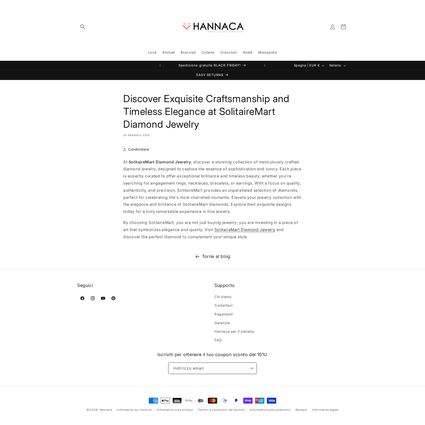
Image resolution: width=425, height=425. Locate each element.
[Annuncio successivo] (264, 65)
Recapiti (301, 409)
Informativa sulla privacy (175, 409)
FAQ (218, 340)
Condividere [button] (138, 149)
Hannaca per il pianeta (234, 331)
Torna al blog (216, 256)
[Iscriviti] (251, 368)
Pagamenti (223, 314)
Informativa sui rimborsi (134, 409)
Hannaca (106, 409)
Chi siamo (222, 297)
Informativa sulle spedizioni (270, 409)
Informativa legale (325, 409)
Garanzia (222, 323)
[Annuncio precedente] (160, 65)
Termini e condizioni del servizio (221, 409)
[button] (82, 26)
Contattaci (223, 305)
